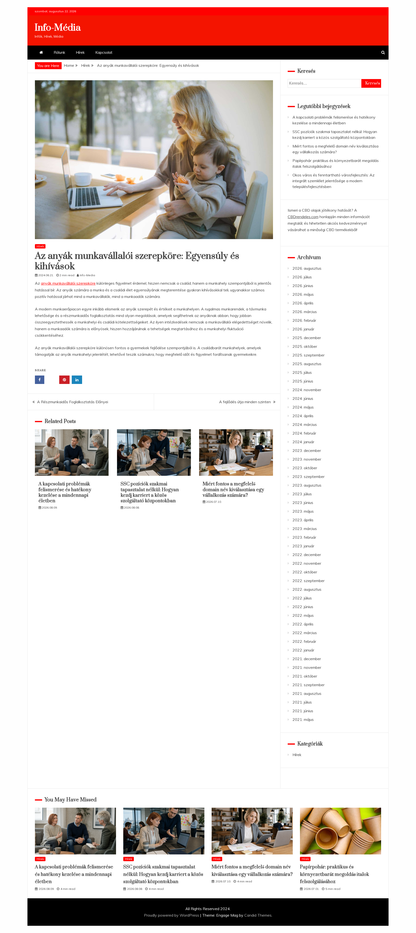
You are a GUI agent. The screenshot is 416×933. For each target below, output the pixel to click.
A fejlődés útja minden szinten (245, 401)
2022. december (306, 554)
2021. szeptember (308, 684)
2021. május (303, 719)
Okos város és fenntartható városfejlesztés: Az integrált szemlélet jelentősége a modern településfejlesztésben (333, 181)
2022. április (302, 624)
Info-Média (58, 28)
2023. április (302, 519)
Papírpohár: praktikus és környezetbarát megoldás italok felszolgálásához (334, 874)
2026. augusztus (306, 268)
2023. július (302, 493)
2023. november (306, 459)
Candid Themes (258, 915)
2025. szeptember (308, 355)
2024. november (306, 389)
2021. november (306, 667)
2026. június (302, 285)
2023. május (303, 511)
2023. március (304, 528)
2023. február (304, 537)
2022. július (302, 598)
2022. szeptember (308, 580)
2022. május (303, 615)
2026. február (304, 320)
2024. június (302, 398)
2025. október (304, 346)
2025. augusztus (306, 363)
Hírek (80, 52)
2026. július (302, 277)
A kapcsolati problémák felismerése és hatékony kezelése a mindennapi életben (65, 492)
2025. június (302, 381)
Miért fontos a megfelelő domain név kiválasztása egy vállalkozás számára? (233, 489)
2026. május (303, 294)
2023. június (302, 502)
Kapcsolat (103, 52)
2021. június (302, 710)
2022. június (302, 606)
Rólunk (59, 52)
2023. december (306, 450)
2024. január (303, 441)
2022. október (304, 572)
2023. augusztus (306, 485)
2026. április (302, 303)
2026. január (303, 329)
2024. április (302, 415)
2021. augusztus (306, 693)
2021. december (306, 658)
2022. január (303, 650)
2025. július (302, 372)
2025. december (306, 337)
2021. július (302, 702)
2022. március (304, 632)
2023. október (304, 467)
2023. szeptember (308, 476)
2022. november (306, 563)
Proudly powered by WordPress (172, 915)
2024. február (304, 433)
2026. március (304, 311)
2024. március (304, 424)
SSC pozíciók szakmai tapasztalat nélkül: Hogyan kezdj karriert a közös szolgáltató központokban (150, 492)
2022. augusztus (306, 589)
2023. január (303, 546)
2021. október (304, 676)
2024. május (303, 407)
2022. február (304, 641)
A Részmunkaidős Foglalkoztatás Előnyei (72, 401)
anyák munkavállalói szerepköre (68, 283)
